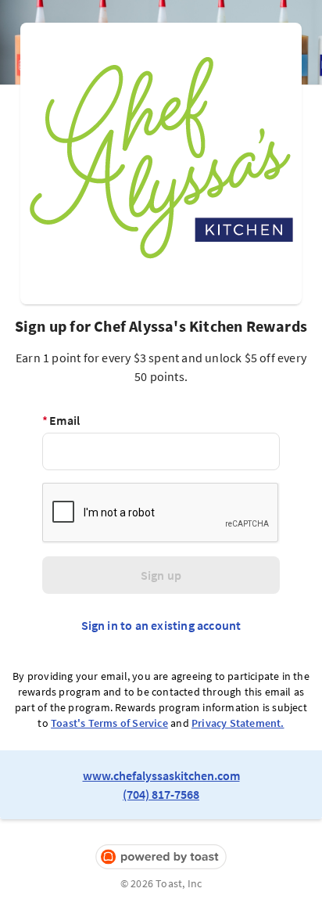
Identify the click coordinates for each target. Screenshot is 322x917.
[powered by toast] (161, 857)
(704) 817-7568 (161, 794)
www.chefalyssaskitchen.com (161, 775)
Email (61, 420)
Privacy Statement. (237, 723)
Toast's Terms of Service (109, 723)
